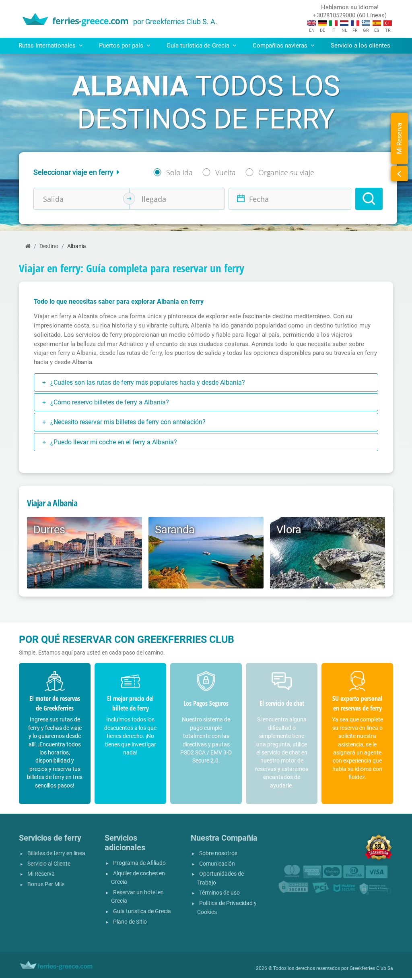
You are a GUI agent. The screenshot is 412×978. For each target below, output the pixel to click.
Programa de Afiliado (139, 863)
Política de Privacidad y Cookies (227, 908)
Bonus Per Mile (45, 884)
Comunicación (217, 863)
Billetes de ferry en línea (56, 853)
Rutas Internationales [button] (48, 45)
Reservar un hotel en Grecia (137, 897)
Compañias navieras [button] (281, 45)
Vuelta (225, 172)
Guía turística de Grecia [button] (199, 45)
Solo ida (179, 172)
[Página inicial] (28, 246)
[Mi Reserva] (399, 173)
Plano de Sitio (130, 921)
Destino (48, 246)
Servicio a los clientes (360, 45)
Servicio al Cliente (48, 863)
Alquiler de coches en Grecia (138, 878)
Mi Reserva (41, 873)
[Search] (369, 199)
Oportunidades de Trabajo (220, 878)
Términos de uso (219, 892)
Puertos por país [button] (122, 45)
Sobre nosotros (218, 853)
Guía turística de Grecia (142, 911)
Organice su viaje (286, 172)
